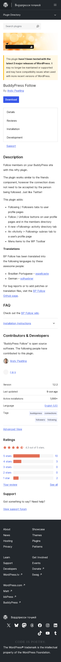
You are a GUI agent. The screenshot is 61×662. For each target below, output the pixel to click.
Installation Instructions (17, 323)
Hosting (8, 540)
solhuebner (26, 278)
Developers (10, 568)
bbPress (9, 596)
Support (11, 146)
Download (11, 99)
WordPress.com (14, 585)
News (6, 535)
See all (54, 484)
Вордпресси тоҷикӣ (23, 617)
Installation (13, 129)
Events (36, 563)
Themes (37, 535)
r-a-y (13, 372)
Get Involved (40, 557)
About (6, 529)
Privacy (7, 546)
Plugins (36, 540)
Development (15, 137)
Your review (10, 484)
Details (11, 112)
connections (50, 413)
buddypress (36, 413)
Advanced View (12, 429)
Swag (37, 574)
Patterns (37, 546)
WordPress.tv (13, 574)
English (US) (51, 405)
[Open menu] (56, 5)
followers (40, 420)
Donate (38, 568)
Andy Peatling (15, 90)
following (52, 420)
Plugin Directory (11, 14)
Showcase (38, 529)
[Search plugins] (37, 26)
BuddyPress (12, 602)
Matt (7, 591)
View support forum (15, 509)
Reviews (12, 120)
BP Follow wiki (30, 313)
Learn (6, 557)
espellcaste (42, 273)
